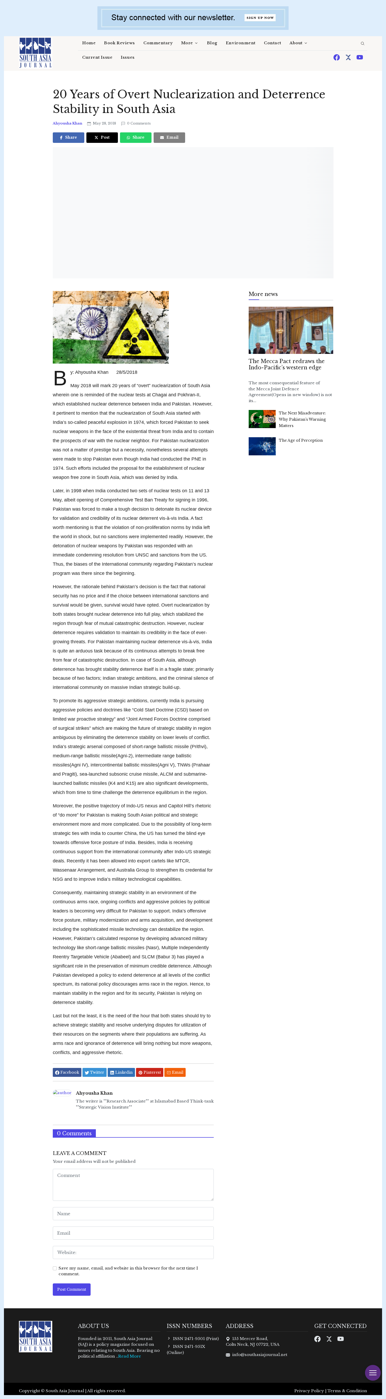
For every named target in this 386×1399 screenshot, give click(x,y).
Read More (129, 1356)
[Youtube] (360, 57)
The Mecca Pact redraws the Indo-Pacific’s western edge (287, 364)
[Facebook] (337, 57)
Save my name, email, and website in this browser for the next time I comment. (128, 1271)
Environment (240, 43)
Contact (272, 43)
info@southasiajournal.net (259, 1354)
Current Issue (97, 57)
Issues (127, 57)
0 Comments (138, 123)
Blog (212, 43)
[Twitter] (348, 57)
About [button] (296, 43)
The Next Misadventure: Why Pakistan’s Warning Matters (302, 419)
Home (89, 43)
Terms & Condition (347, 1390)
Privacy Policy (309, 1390)
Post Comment (71, 1289)
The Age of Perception (301, 440)
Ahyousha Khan (68, 123)
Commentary (158, 43)
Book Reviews (119, 43)
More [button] (187, 43)
